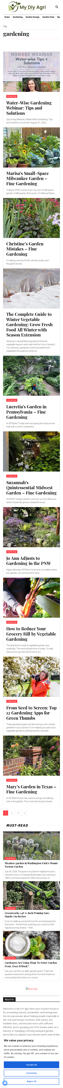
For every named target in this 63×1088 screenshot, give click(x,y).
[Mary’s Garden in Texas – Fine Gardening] (31, 756)
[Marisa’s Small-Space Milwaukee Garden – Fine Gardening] (31, 147)
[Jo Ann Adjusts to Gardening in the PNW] (31, 527)
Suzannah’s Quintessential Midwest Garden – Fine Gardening (31, 488)
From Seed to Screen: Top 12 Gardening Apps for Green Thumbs (31, 713)
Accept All (31, 1064)
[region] (31, 1061)
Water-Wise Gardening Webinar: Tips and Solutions (29, 108)
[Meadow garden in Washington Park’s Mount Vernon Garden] (31, 845)
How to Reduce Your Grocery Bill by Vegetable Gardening (31, 634)
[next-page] (24, 813)
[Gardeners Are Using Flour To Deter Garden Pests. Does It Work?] (31, 945)
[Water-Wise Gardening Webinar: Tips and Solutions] (31, 72)
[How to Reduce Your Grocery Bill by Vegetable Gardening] (31, 598)
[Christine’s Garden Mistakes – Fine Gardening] (31, 218)
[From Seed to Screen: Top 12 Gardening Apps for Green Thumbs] (31, 677)
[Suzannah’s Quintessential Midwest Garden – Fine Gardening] (31, 451)
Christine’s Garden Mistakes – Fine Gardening (24, 249)
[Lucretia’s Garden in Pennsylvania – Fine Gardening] (31, 376)
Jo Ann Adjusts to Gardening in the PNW (28, 560)
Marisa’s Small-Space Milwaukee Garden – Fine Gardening (27, 178)
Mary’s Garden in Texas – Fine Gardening (31, 789)
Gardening (11, 96)
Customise (31, 1073)
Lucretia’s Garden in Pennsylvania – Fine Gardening (26, 412)
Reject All (31, 1081)
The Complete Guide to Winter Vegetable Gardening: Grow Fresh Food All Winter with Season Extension (29, 324)
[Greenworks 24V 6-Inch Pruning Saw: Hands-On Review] (31, 895)
